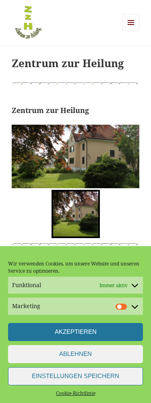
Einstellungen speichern (75, 375)
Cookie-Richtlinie (75, 393)
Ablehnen (75, 353)
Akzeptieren (76, 331)
